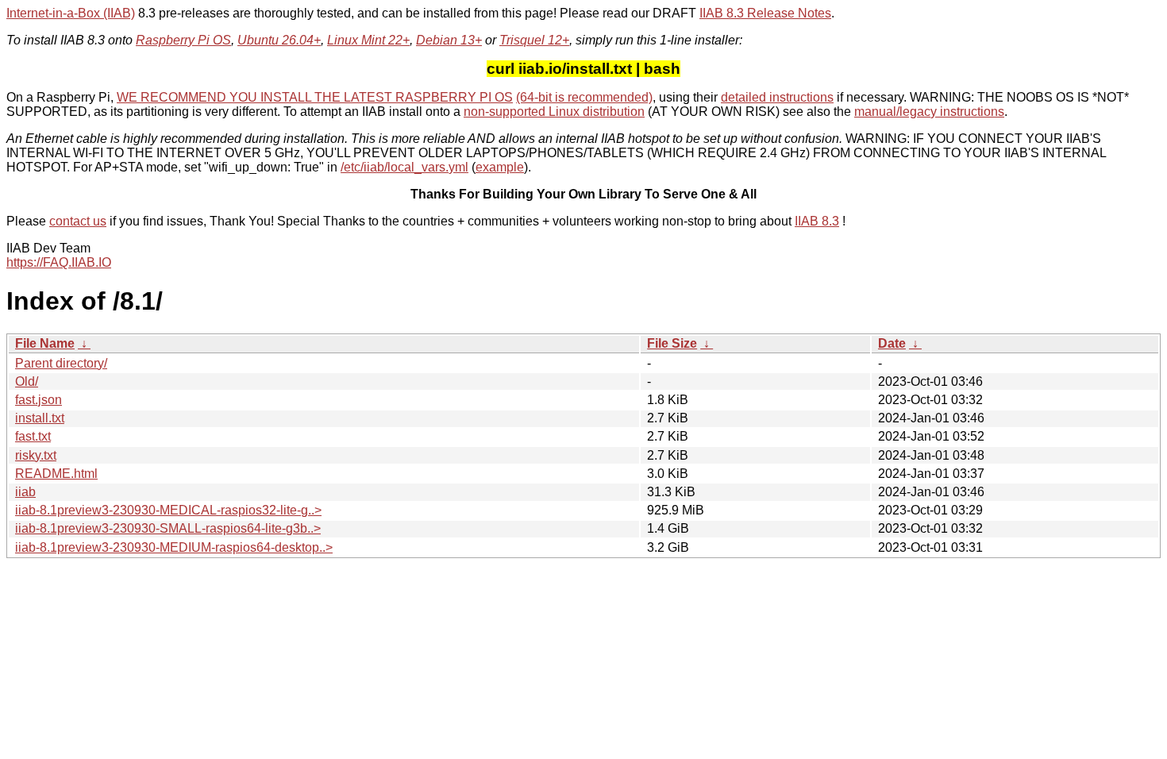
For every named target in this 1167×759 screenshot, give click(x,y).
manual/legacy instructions (929, 111)
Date (892, 343)
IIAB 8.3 (817, 221)
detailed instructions (777, 97)
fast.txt (33, 436)
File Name (45, 343)
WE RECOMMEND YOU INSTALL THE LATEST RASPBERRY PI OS (315, 97)
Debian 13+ (449, 40)
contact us (77, 221)
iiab (25, 492)
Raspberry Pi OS (183, 40)
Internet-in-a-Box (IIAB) (70, 13)
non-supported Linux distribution (554, 111)
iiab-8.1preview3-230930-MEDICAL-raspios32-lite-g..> (168, 510)
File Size (672, 343)
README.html (56, 473)
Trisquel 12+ (534, 40)
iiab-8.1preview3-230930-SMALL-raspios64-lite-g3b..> (168, 528)
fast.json (38, 399)
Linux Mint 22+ (368, 40)
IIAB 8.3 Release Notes (765, 13)
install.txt (39, 418)
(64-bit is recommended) (584, 97)
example (500, 167)
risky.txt (35, 455)
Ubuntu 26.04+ (279, 40)
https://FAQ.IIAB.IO (58, 262)
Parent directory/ (61, 363)
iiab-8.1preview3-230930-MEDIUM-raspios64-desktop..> (174, 547)
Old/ (26, 381)
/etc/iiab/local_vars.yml (404, 167)
